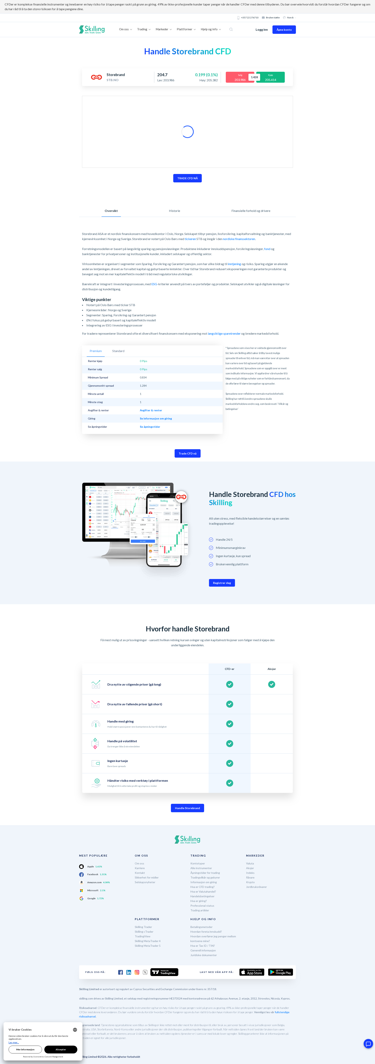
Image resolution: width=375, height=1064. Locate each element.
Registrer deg (222, 582)
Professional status (202, 905)
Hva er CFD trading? (202, 886)
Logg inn (262, 29)
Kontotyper (197, 863)
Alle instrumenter (201, 868)
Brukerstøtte (273, 17)
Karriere (140, 868)
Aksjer (250, 868)
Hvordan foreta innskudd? (206, 931)
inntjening (234, 264)
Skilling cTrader (144, 931)
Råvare (250, 877)
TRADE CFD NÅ (187, 178)
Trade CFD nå (187, 453)
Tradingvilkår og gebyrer (205, 877)
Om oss (139, 863)
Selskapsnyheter (145, 882)
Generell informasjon (203, 950)
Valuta (250, 863)
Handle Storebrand (187, 808)
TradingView (142, 936)
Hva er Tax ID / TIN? (202, 945)
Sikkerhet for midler (147, 877)
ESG (154, 284)
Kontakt (140, 872)
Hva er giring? (198, 901)
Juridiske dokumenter (203, 955)
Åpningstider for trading (205, 872)
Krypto (250, 882)
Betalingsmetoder (201, 927)
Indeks (250, 872)
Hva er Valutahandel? (203, 891)
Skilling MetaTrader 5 (148, 945)
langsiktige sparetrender (224, 333)
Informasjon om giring (203, 882)
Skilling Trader (143, 927)
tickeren (190, 239)
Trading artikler (199, 910)
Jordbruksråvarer (256, 886)
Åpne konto (284, 29)
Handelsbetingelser (202, 896)
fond (267, 249)
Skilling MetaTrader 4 (148, 941)
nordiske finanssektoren (239, 239)
